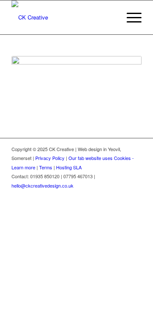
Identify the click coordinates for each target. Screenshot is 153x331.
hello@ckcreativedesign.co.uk (42, 185)
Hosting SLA (69, 167)
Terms (45, 167)
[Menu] (130, 17)
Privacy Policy (50, 157)
